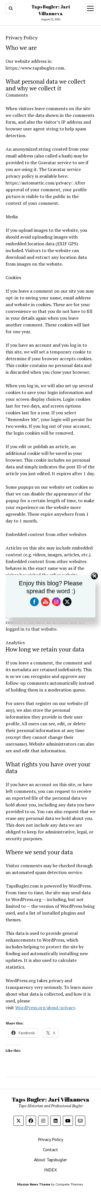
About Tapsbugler (50, 1159)
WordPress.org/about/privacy (45, 1007)
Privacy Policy (50, 1139)
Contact (50, 1149)
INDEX (50, 1170)
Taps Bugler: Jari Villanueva (50, 1099)
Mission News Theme (33, 1184)
